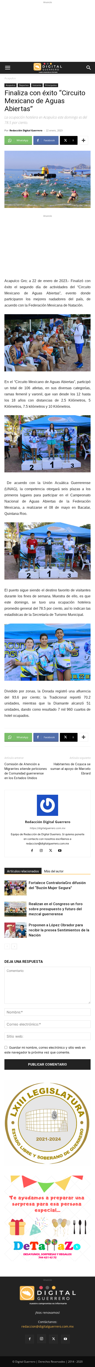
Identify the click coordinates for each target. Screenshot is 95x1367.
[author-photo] (47, 816)
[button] (7, 68)
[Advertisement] (47, 32)
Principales (51, 85)
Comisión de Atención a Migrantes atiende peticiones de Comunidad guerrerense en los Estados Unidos (25, 771)
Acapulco (10, 78)
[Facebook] (33, 850)
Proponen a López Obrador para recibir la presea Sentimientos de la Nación (59, 930)
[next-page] (14, 946)
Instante (36, 85)
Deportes (24, 85)
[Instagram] (43, 850)
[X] (52, 850)
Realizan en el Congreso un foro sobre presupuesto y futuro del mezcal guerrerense (56, 909)
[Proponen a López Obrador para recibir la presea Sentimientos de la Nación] (15, 930)
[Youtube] (61, 850)
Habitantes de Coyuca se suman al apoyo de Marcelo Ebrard (70, 768)
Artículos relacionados (23, 871)
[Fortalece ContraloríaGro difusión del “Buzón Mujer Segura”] (15, 887)
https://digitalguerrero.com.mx (47, 828)
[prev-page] (7, 946)
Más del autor (54, 871)
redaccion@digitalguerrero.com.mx (47, 1326)
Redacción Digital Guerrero (26, 130)
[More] (83, 140)
